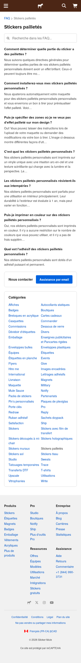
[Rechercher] (63, 6)
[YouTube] (51, 602)
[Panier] (75, 6)
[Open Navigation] (6, 6)
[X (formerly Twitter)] (36, 602)
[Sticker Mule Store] (29, 602)
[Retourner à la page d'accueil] (40, 6)
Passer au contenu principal (3, 3)
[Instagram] (44, 602)
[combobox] (40, 38)
